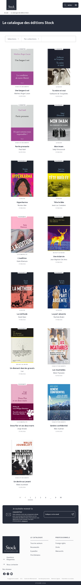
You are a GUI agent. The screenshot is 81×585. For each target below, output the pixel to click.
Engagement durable (12, 578)
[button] (13, 39)
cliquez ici (25, 521)
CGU (21, 578)
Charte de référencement (30, 578)
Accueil (6, 13)
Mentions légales (55, 578)
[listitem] (4, 574)
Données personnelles (44, 578)
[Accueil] (11, 5)
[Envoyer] (72, 514)
